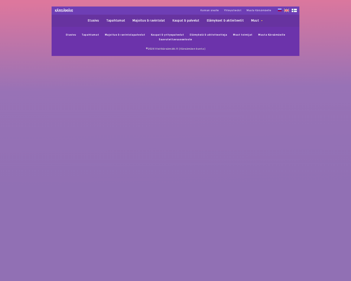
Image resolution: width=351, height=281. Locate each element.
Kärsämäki (64, 11)
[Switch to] (294, 10)
